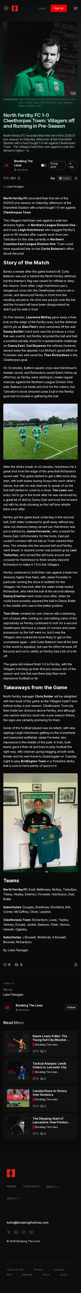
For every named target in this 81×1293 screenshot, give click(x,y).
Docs (46, 1274)
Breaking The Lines (23, 163)
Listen (66, 178)
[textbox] (40, 574)
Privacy (38, 1269)
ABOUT (12, 1198)
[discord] (31, 1232)
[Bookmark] (19, 178)
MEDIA (51, 1186)
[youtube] (24, 1232)
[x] (9, 1232)
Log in (42, 8)
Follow (71, 1007)
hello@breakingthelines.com (27, 1222)
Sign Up (59, 8)
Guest (63, 1274)
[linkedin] (16, 1232)
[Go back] (6, 8)
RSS (9, 1274)
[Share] (76, 178)
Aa (52, 178)
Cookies (59, 1269)
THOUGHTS (31, 1186)
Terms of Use (15, 1269)
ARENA (11, 1186)
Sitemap (27, 1274)
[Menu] (76, 8)
